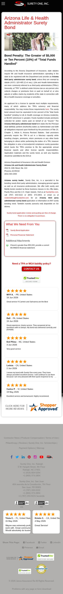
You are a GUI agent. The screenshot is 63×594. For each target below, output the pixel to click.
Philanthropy (11, 443)
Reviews (23, 443)
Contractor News (11, 438)
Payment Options (27, 448)
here (47, 109)
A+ (27, 503)
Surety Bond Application (19, 230)
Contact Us (31, 269)
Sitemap (40, 448)
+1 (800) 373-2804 (31, 475)
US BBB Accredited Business (20, 503)
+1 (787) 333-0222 (31, 490)
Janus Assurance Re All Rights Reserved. (35, 581)
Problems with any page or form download (31, 589)
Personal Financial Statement (22, 235)
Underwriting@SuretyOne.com (16, 198)
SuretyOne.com (52, 192)
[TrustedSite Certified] (31, 279)
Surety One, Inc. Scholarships (42, 443)
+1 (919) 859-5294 (31, 472)
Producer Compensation (32, 438)
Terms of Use (52, 438)
